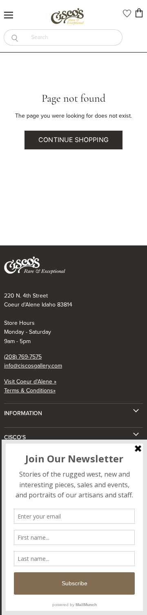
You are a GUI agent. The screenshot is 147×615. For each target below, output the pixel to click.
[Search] (14, 37)
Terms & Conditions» (30, 390)
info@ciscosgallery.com (33, 365)
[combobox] (73, 37)
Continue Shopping (73, 140)
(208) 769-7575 (23, 356)
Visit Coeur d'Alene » (30, 381)
